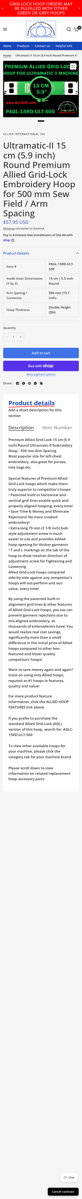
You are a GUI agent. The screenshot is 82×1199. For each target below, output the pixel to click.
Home (7, 46)
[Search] (68, 29)
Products (23, 46)
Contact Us (42, 46)
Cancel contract (63, 1192)
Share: (8, 383)
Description (21, 428)
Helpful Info (64, 46)
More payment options (41, 374)
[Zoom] (73, 66)
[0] (75, 29)
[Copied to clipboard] (41, 383)
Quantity (9, 328)
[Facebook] (17, 383)
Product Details (16, 253)
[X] (23, 383)
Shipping (9, 228)
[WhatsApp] (35, 383)
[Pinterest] (29, 383)
